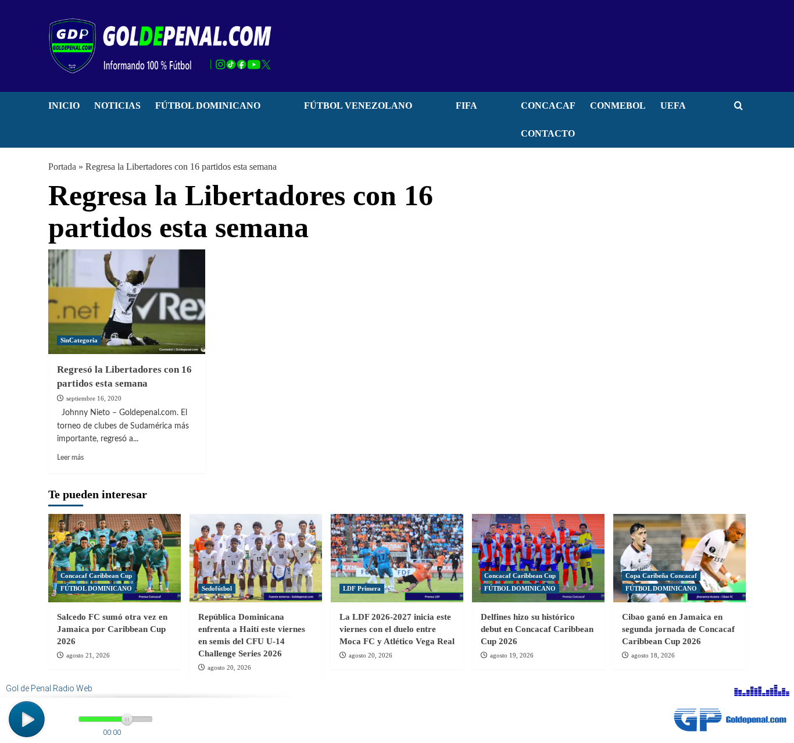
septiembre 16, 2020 (93, 398)
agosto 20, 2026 (229, 667)
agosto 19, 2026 (512, 655)
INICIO (64, 105)
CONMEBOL (618, 105)
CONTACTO (548, 133)
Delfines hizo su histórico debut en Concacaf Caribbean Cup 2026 (537, 629)
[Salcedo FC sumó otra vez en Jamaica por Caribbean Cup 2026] (114, 558)
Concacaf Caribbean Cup (96, 575)
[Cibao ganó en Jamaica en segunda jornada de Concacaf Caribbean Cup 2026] (679, 558)
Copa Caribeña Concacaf (661, 575)
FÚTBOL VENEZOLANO (358, 105)
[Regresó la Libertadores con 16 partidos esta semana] (126, 301)
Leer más (70, 457)
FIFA (466, 105)
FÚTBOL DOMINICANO (207, 105)
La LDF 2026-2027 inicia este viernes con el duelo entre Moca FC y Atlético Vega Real (397, 629)
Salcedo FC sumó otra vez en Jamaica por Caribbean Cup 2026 (112, 629)
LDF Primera (362, 588)
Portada (62, 167)
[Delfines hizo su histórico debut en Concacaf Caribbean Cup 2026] (538, 558)
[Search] (738, 106)
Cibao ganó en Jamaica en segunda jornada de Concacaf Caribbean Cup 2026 (678, 629)
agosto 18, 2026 (653, 655)
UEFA (673, 105)
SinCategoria (79, 340)
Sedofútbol (217, 588)
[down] (274, 109)
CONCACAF (548, 105)
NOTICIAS (117, 105)
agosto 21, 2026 (88, 655)
